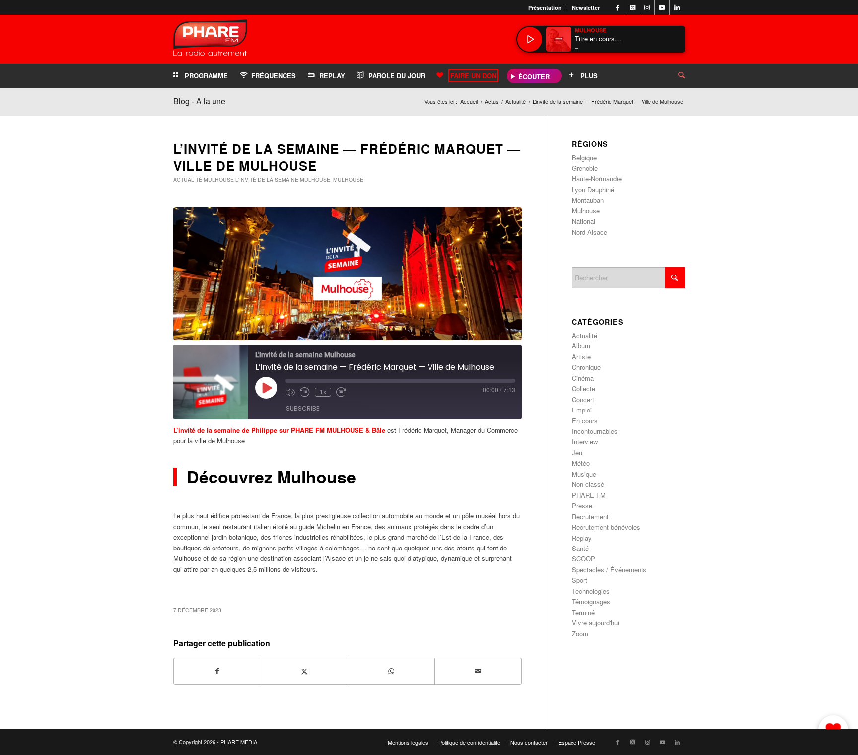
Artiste (581, 356)
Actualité (187, 179)
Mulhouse (219, 179)
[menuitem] (545, 7)
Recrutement (590, 516)
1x (323, 392)
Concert (583, 399)
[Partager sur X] (304, 671)
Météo (581, 463)
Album (581, 345)
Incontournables (595, 431)
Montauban (588, 200)
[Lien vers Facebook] (617, 7)
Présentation (545, 7)
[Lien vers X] (632, 7)
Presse (582, 505)
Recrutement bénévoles (606, 527)
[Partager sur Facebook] (217, 671)
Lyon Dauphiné (593, 189)
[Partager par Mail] (478, 671)
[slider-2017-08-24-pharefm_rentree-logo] (210, 40)
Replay (582, 538)
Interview (585, 441)
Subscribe (302, 408)
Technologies (591, 591)
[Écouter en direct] (529, 39)
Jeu (577, 452)
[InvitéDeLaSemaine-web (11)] (347, 273)
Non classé (588, 484)
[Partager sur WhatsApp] (391, 671)
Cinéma (583, 378)
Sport (579, 580)
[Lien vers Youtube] (662, 7)
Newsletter (586, 7)
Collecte (583, 388)
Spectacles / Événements (609, 569)
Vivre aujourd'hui (595, 622)
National (583, 221)
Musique (584, 474)
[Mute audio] (290, 392)
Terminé (583, 612)
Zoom (580, 633)
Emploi (582, 409)
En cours (585, 420)
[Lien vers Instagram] (647, 7)
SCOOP (583, 558)
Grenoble (585, 168)
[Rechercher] (674, 76)
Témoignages (591, 601)
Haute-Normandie (597, 178)
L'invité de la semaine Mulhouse (282, 179)
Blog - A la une (199, 101)
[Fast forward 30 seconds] (341, 392)
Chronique (586, 367)
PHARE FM (589, 495)
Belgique (584, 157)
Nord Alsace (589, 232)
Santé (580, 548)
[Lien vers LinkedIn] (677, 7)
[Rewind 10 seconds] (305, 392)
